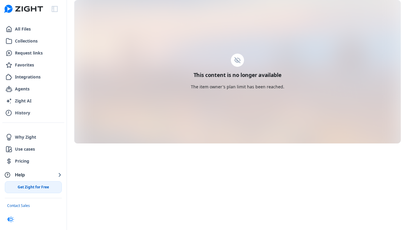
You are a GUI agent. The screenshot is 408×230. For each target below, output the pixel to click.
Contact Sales (18, 205)
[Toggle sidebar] (54, 9)
